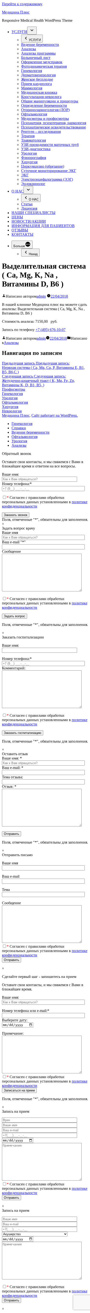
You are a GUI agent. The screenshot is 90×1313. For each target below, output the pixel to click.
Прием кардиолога (36, 84)
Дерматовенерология (38, 75)
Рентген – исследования (41, 131)
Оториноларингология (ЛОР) (45, 110)
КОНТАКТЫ (22, 234)
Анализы (28, 49)
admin (41, 296)
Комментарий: (13, 668)
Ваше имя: (10, 474)
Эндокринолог (33, 184)
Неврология (12, 411)
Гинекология (31, 71)
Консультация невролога (41, 97)
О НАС (18, 191)
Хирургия (29, 162)
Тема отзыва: (12, 777)
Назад (33, 254)
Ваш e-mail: (12, 768)
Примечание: (13, 1033)
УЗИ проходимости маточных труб (50, 145)
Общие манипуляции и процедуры (49, 101)
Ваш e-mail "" (14, 542)
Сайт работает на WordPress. (54, 415)
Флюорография (33, 158)
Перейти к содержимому (22, 4)
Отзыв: (9, 786)
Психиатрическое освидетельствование (53, 127)
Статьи (27, 204)
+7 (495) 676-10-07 (51, 330)
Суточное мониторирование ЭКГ (48, 171)
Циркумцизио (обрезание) (42, 166)
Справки (19, 428)
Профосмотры (13, 389)
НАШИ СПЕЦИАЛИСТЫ (33, 213)
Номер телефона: (17, 484)
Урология (29, 153)
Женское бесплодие (37, 79)
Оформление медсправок (41, 62)
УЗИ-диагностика (35, 149)
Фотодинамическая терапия (44, 66)
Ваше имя (10, 533)
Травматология (33, 140)
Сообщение (11, 551)
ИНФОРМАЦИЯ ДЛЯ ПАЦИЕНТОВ (43, 226)
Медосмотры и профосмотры (45, 118)
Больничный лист (35, 58)
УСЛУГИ (19, 32)
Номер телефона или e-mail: (25, 1011)
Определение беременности (44, 105)
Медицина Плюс (16, 12)
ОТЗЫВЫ (20, 230)
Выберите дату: (14, 1020)
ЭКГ (25, 175)
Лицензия (29, 208)
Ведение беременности (40, 45)
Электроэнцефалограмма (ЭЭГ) (47, 179)
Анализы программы (38, 53)
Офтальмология (34, 114)
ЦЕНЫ (17, 217)
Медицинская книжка (39, 92)
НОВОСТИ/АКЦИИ (29, 221)
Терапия (28, 136)
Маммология (31, 88)
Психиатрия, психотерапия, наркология (53, 123)
